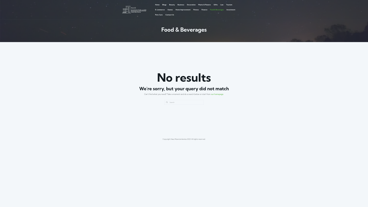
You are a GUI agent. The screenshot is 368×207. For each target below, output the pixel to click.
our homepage (217, 94)
